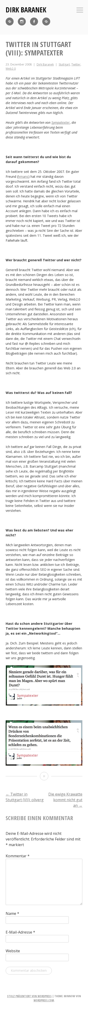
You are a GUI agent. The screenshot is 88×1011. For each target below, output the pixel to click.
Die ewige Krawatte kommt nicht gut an (65, 800)
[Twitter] (9, 21)
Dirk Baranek (26, 10)
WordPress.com (44, 1000)
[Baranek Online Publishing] (46, 21)
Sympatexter (60, 122)
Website (13, 950)
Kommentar (18, 855)
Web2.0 (11, 69)
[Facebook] (34, 21)
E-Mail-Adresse (20, 932)
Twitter (75, 64)
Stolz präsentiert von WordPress (29, 996)
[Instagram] (21, 21)
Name (12, 913)
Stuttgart (64, 64)
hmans (23, 176)
